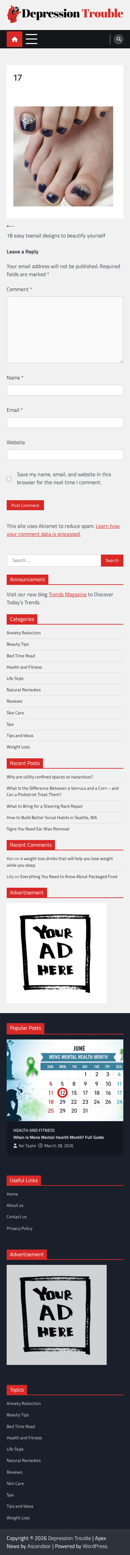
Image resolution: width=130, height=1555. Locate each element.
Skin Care (15, 712)
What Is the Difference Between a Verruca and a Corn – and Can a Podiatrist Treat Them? (63, 791)
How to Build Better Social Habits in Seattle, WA (52, 817)
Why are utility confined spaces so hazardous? (50, 776)
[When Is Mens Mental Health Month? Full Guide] (65, 1080)
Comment (19, 289)
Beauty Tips (18, 644)
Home (12, 1194)
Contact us (17, 1216)
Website (16, 442)
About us (15, 1205)
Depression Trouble (69, 1538)
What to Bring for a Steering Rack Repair (45, 806)
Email (15, 410)
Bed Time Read (21, 655)
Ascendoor (39, 1546)
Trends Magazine (68, 594)
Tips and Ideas (20, 735)
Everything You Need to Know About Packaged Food (68, 876)
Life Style (15, 678)
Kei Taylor (28, 1145)
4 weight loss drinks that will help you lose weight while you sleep (60, 861)
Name (15, 377)
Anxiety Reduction (24, 632)
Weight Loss (18, 746)
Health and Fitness (24, 667)
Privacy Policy (19, 1228)
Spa (10, 724)
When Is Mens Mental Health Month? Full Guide (58, 1137)
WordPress (95, 1546)
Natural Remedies (24, 689)
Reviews (14, 701)
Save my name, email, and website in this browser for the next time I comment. (64, 478)
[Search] (119, 39)
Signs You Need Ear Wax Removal (38, 828)
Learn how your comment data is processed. (63, 530)
